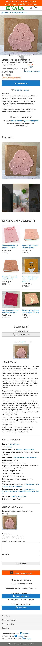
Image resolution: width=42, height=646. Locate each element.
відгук (22, 342)
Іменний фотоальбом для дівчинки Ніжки (10, 311)
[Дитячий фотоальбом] (22, 57)
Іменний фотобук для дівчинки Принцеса (10, 246)
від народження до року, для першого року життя (20, 485)
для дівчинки (14, 444)
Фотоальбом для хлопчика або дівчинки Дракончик (30, 279)
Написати (23, 607)
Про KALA (6, 616)
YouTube (20, 636)
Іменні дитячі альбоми (23, 573)
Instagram (27, 638)
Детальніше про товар (32, 71)
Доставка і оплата (9, 620)
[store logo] (15, 8)
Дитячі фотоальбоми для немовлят (13, 13)
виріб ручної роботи (19, 496)
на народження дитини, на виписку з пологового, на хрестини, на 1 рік (20, 491)
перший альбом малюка (25, 449)
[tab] (21, 506)
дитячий (9, 447)
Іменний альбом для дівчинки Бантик (30, 246)
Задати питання (23, 334)
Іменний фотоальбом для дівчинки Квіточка (30, 311)
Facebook (25, 634)
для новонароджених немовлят (25, 457)
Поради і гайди (8, 624)
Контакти (5, 628)
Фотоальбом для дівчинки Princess (10, 278)
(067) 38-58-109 (22, 596)
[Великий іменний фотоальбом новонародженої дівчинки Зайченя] (19, 57)
